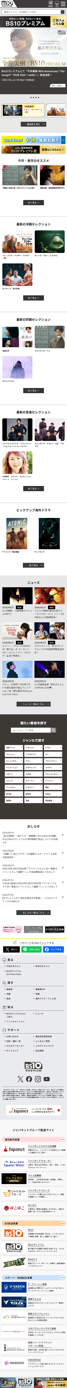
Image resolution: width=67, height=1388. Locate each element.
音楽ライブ (10, 747)
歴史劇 (28, 794)
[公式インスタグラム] (38, 1079)
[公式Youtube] (47, 1079)
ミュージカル (11, 761)
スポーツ (9, 774)
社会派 (47, 794)
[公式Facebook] (29, 1079)
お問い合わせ (12, 1036)
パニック (9, 780)
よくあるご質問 (43, 1041)
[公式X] (20, 1079)
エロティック (31, 767)
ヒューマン (30, 780)
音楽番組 (48, 800)
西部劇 (8, 800)
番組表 (9, 989)
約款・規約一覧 (13, 1041)
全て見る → (33, 202)
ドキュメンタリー (52, 774)
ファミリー (49, 780)
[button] (3, 54)
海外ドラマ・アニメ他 (46, 998)
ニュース (39, 1013)
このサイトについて (45, 1045)
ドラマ (47, 747)
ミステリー (30, 787)
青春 (27, 800)
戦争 (47, 787)
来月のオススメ (43, 966)
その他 (28, 774)
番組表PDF (40, 989)
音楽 (8, 998)
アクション (10, 754)
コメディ (48, 767)
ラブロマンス (31, 754)
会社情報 (40, 1050)
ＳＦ (47, 754)
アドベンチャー (51, 761)
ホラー (28, 761)
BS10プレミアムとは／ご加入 (16, 1015)
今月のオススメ (13, 966)
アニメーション (12, 767)
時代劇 (8, 794)
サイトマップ (12, 1050)
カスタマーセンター (15, 1045)
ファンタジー (11, 787)
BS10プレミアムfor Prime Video (13, 972)
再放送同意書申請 (44, 1036)
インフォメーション (15, 1021)
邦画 (38, 993)
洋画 (8, 993)
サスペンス (30, 747)
